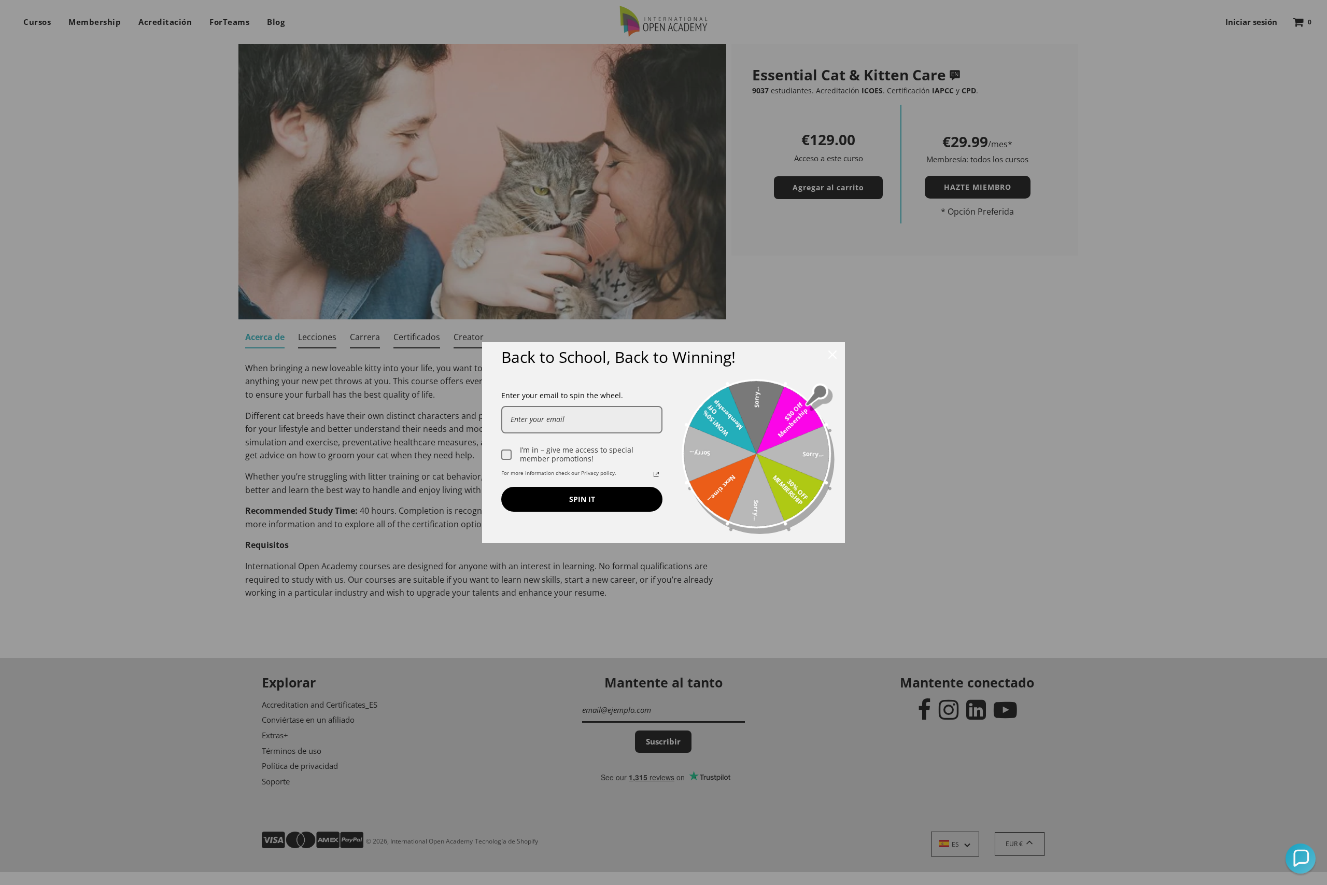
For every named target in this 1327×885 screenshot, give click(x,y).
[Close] (832, 354)
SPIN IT (582, 499)
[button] (1301, 859)
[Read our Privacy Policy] (656, 474)
